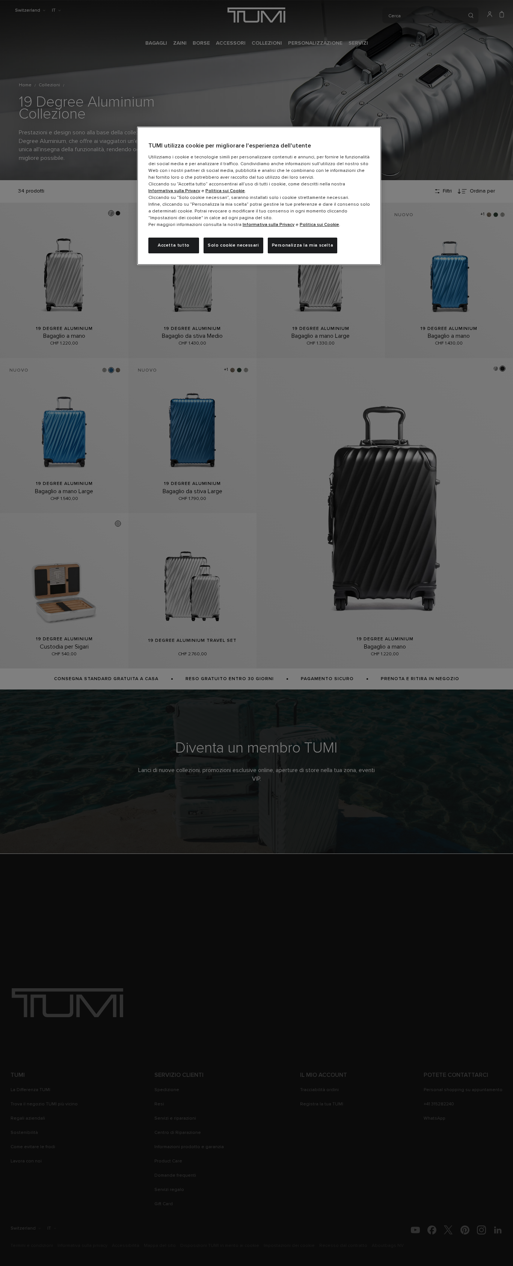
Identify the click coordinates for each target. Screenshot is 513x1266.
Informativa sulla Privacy (174, 191)
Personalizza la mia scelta (302, 245)
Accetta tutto (174, 245)
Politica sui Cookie (225, 191)
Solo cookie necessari (233, 245)
